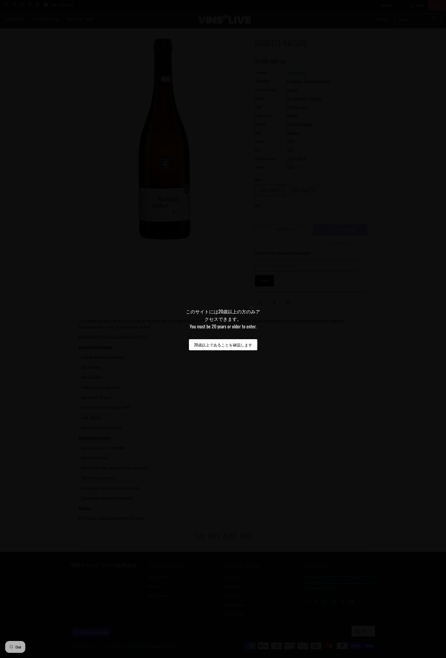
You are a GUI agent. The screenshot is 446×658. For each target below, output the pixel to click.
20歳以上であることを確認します (223, 344)
